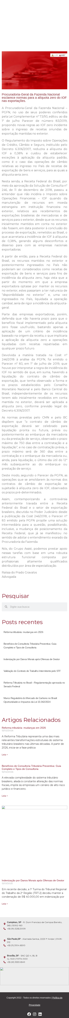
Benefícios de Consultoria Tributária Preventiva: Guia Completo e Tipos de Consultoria (31, 767)
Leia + (5, 754)
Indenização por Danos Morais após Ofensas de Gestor (32, 659)
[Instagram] (34, 1014)
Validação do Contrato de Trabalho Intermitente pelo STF (32, 670)
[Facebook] (29, 1014)
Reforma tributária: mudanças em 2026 (23, 632)
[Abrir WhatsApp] (60, 1009)
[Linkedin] (40, 1014)
